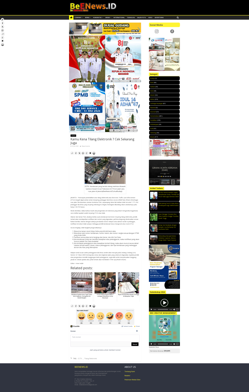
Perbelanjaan (154, 124)
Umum (107, 17)
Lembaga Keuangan (156, 103)
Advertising (159, 17)
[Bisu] (174, 309)
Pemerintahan (154, 116)
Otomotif (153, 112)
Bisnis (87, 17)
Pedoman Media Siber (132, 380)
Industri (152, 95)
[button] (102, 34)
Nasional (153, 108)
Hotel (151, 91)
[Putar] (151, 309)
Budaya (152, 78)
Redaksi (127, 375)
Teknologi (131, 17)
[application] (164, 303)
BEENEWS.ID (81, 366)
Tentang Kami (129, 371)
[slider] (163, 309)
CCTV (80, 358)
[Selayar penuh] (177, 309)
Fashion (152, 87)
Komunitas (97, 17)
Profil (151, 128)
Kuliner (152, 99)
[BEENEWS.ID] (71, 17)
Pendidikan (153, 120)
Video (150, 17)
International (119, 17)
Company (78, 17)
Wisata (152, 137)
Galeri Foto (141, 17)
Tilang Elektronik (90, 358)
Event (152, 82)
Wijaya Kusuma (86, 146)
